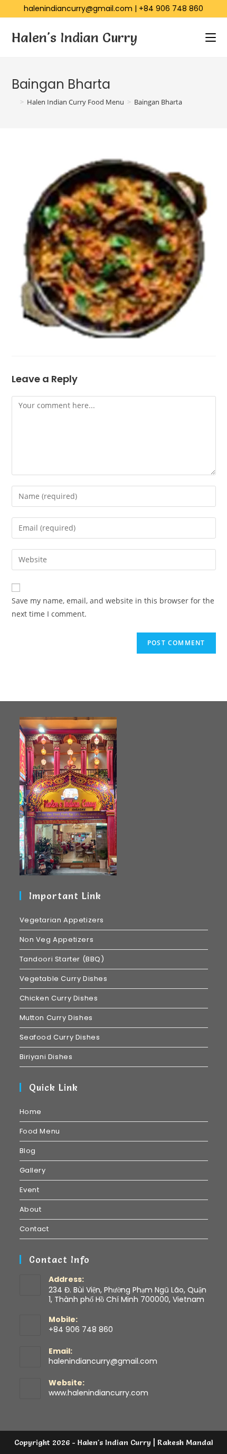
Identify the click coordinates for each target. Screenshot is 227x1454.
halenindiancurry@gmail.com (78, 8)
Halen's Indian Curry (74, 37)
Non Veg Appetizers (57, 939)
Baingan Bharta (158, 102)
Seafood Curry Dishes (60, 1037)
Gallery (33, 1170)
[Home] (14, 102)
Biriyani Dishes (46, 1057)
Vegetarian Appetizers (62, 920)
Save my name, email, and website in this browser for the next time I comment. (113, 607)
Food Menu (40, 1131)
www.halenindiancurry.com (98, 1392)
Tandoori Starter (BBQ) (62, 959)
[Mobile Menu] (210, 37)
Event (30, 1190)
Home (31, 1112)
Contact (34, 1229)
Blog (28, 1151)
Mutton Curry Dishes (56, 1018)
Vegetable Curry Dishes (64, 979)
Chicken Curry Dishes (59, 998)
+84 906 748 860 (171, 8)
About (31, 1209)
